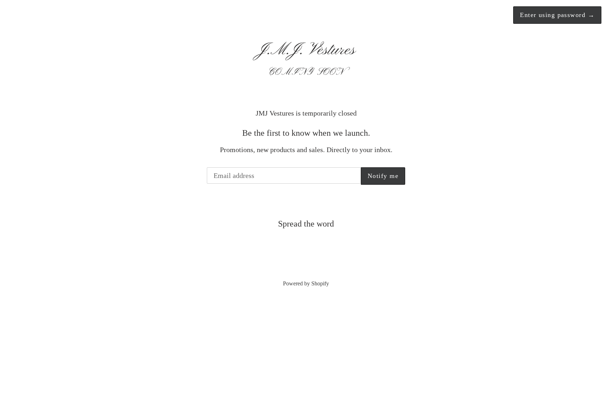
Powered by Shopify (306, 283)
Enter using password (557, 14)
